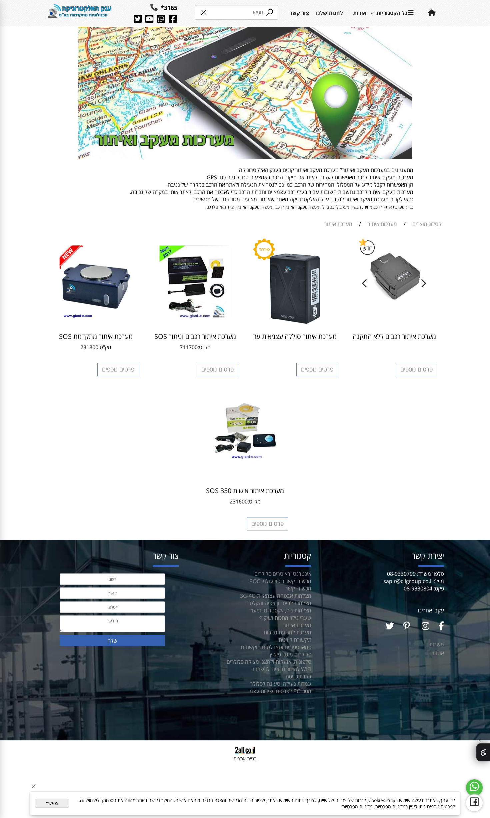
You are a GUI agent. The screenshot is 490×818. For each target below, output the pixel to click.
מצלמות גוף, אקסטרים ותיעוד (280, 610)
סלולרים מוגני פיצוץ (290, 654)
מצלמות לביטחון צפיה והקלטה (278, 603)
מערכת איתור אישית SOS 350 (245, 490)
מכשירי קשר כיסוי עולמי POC (280, 581)
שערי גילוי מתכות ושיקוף (285, 617)
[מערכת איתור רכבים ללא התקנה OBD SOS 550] (394, 302)
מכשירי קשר (298, 588)
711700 (189, 347)
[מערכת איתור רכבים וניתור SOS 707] (195, 317)
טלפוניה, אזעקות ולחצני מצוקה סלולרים (269, 661)
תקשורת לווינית (295, 639)
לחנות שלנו (329, 13)
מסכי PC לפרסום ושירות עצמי (279, 691)
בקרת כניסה (298, 676)
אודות (359, 13)
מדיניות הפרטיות (357, 806)
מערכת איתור (297, 625)
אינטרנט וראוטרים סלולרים (282, 573)
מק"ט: (204, 347)
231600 (239, 501)
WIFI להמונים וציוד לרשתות (281, 669)
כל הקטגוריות (391, 13)
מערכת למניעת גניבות (287, 632)
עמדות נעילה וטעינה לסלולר (280, 683)
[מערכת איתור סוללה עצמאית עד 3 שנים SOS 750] (295, 326)
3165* (168, 8)
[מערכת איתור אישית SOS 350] (245, 458)
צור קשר (299, 13)
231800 (89, 347)
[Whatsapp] (474, 788)
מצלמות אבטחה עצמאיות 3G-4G (275, 595)
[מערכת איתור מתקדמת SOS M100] (95, 317)
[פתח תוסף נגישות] (483, 752)
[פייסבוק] (474, 803)
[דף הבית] (79, 12)
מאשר (52, 803)
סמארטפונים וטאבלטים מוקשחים (276, 647)
